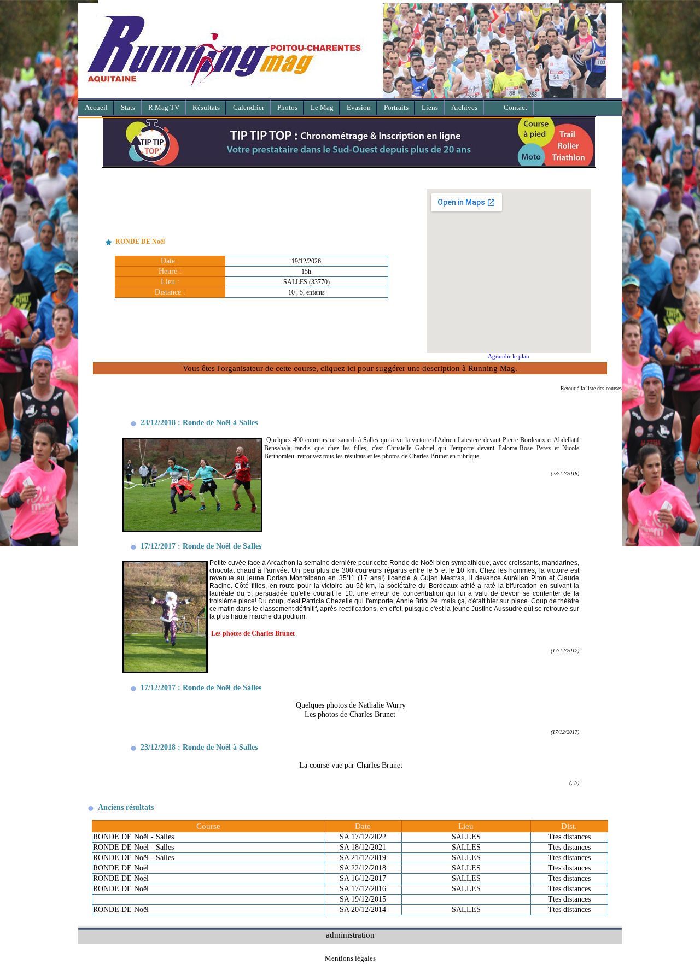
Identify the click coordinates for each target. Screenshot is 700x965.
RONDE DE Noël (121, 868)
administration (350, 934)
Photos (287, 107)
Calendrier (248, 107)
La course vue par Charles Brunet (350, 765)
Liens (430, 107)
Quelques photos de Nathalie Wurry (351, 705)
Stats (128, 107)
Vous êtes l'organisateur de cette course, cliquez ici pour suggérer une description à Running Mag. (350, 368)
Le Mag (322, 107)
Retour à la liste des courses (591, 388)
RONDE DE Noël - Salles (133, 837)
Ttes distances (569, 837)
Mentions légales (350, 958)
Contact (515, 107)
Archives (464, 107)
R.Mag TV (163, 107)
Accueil (96, 107)
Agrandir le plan (508, 356)
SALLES (466, 837)
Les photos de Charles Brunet (350, 714)
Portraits (396, 107)
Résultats (206, 107)
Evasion (359, 107)
